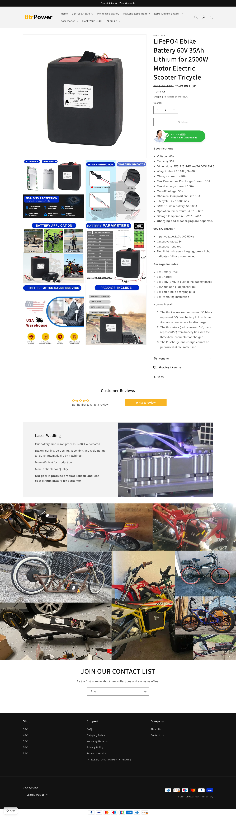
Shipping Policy (96, 735)
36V (25, 729)
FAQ (89, 729)
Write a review (145, 402)
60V (25, 747)
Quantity (157, 103)
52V (25, 741)
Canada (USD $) (35, 794)
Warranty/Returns (97, 741)
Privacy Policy (95, 747)
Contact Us (157, 735)
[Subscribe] (145, 692)
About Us (156, 729)
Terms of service (96, 753)
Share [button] (160, 376)
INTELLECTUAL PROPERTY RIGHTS (109, 759)
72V (25, 753)
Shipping (158, 97)
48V (25, 735)
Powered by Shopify (204, 797)
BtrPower (190, 797)
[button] (168, 13)
